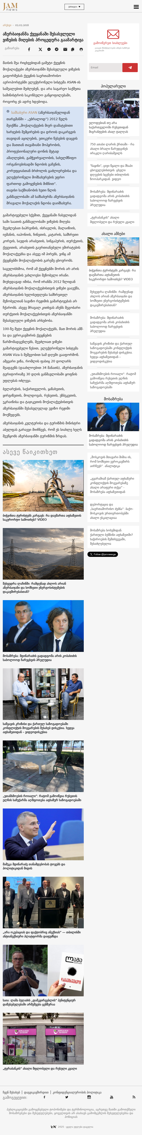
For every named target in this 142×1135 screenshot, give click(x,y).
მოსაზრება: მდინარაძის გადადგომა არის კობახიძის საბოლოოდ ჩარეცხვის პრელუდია (40, 658)
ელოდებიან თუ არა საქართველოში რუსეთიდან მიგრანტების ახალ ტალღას (108, 127)
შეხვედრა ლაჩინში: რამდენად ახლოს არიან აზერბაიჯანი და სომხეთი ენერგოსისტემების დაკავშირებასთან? (34, 587)
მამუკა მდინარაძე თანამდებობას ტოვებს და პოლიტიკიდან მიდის (34, 866)
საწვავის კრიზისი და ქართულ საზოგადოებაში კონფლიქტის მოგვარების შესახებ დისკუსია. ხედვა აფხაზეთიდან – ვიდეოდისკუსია (38, 728)
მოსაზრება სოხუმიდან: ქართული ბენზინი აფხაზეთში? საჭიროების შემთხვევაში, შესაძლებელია (111, 537)
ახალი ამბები (113, 233)
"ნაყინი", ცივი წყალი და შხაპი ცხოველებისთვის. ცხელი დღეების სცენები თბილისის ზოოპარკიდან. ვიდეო (111, 172)
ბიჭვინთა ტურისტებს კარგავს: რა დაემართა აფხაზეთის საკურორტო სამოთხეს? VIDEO (42, 517)
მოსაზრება (113, 399)
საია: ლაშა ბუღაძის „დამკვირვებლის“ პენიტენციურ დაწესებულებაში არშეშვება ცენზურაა (39, 1002)
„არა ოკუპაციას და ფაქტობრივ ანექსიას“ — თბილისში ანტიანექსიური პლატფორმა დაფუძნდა (42, 934)
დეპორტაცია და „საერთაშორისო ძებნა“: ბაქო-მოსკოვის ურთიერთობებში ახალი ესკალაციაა (111, 511)
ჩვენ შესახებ (11, 1092)
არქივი (8, 25)
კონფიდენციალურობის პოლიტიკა (77, 1092)
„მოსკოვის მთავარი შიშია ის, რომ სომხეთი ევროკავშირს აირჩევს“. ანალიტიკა (110, 461)
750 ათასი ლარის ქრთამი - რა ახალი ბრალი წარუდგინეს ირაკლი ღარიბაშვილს (112, 149)
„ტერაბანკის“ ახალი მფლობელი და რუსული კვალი (40, 1068)
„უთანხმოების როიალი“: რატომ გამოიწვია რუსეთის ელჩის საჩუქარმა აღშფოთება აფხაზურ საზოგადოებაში (42, 798)
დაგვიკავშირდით (36, 1092)
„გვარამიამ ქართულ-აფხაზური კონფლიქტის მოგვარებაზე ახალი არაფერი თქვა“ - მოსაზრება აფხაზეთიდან (112, 485)
